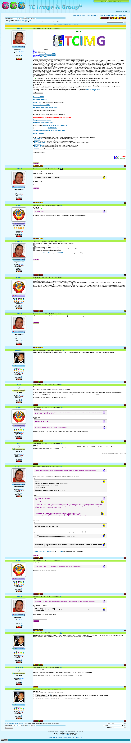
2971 (61, 168)
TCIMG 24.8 (59, 253)
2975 (64, 313)
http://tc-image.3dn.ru (93, 90)
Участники (102, 15)
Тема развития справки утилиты (42, 120)
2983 (61, 633)
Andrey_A (19, 20)
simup (23, 20)
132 (21, 56)
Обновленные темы (79, 15)
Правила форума (111, 15)
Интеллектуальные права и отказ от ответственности (65, 737)
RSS (129, 11)
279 (33, 18)
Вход (119, 1)
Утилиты (21, 21)
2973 (64, 241)
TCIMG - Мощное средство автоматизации (33, 21)
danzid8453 (19, 667)
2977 (61, 384)
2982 (60, 596)
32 (21, 377)
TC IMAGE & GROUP (63, 734)
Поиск (120, 15)
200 (26, 18)
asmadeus (18, 350)
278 (32, 18)
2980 (61, 466)
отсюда (50, 694)
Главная (103, 1)
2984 (61, 667)
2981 (61, 560)
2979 (61, 443)
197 (21, 18)
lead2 (19, 384)
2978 (61, 407)
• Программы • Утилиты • (14, 21)
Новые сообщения (91, 15)
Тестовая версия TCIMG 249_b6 (42, 551)
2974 (64, 277)
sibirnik (18, 205)
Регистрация (112, 1)
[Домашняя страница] (40, 238)
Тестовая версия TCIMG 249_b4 (42, 253)
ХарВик (26, 20)
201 (28, 18)
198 (23, 18)
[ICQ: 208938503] (40, 382)
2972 (61, 205)
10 (21, 234)
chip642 (29, 20)
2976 (64, 350)
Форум (6, 21)
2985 (61, 689)
